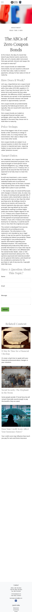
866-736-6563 (18, 589)
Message (4, 295)
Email (3, 286)
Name (3, 276)
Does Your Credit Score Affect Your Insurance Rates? (15, 430)
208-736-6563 (17, 588)
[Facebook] (16, 601)
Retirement (16, 608)
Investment (16, 610)
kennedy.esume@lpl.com (16, 598)
